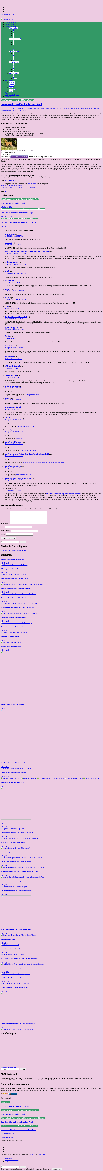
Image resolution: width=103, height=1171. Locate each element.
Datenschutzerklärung (12, 1160)
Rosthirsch (95, 108)
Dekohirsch (12, 108)
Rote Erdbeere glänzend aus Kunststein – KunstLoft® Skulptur (18, 852)
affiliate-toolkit (32, 184)
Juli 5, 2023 (4, 836)
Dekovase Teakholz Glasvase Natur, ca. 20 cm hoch (18, 222)
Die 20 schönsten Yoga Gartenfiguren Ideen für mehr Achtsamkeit (19, 958)
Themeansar (41, 1154)
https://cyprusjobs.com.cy (13, 442)
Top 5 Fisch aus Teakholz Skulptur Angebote (13, 772)
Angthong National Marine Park (16, 317)
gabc (5, 191)
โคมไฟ (7, 336)
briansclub (8, 243)
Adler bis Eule (13, 28)
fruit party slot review (12, 327)
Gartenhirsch (21, 108)
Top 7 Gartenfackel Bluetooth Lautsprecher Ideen (15, 977)
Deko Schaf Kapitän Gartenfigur (10, 636)
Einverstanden (57, 1169)
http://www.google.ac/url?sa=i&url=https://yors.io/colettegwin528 (27, 454)
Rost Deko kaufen (61, 108)
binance (7, 289)
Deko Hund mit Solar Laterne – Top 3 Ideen (13, 968)
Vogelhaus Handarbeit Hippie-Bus (10, 823)
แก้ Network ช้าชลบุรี (12, 366)
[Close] (1, 1165)
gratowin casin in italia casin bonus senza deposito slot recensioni (27, 251)
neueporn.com (10, 234)
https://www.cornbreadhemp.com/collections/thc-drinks (63, 494)
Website (3, 534)
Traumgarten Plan (10, 22)
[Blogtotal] (5, 1093)
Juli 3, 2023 (4, 875)
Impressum (8, 1158)
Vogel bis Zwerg (14, 73)
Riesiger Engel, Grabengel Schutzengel (12, 626)
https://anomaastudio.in (13, 466)
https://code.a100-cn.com (13, 418)
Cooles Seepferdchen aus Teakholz (10, 948)
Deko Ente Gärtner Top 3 (8, 939)
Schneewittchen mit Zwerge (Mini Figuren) (13, 842)
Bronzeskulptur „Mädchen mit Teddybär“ (13, 704)
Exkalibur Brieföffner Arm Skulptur (11, 646)
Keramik (11, 86)
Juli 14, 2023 (5, 621)
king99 (7, 398)
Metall (11, 87)
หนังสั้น (7, 271)
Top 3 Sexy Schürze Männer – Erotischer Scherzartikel (16, 890)
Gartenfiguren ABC (7, 1137)
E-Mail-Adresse (6, 530)
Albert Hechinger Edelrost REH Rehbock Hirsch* (17, 151)
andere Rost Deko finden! (13, 180)
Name (3, 527)
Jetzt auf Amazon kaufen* (19, 157)
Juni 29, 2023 (5, 962)
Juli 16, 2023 (8, 216)
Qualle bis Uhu (14, 62)
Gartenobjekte (9, 96)
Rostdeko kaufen (73, 108)
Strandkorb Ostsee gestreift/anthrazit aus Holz (14, 763)
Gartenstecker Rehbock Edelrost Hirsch (21, 104)
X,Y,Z (15, 78)
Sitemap (7, 1161)
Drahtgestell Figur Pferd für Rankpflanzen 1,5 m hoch (18, 187)
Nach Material (9, 80)
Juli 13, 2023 (5, 767)
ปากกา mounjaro (11, 375)
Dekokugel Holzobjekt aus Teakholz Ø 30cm (13, 782)
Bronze (11, 91)
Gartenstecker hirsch (32, 108)
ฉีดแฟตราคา (9, 357)
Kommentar (5, 523)
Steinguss (12, 82)
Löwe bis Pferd (14, 51)
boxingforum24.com (12, 386)
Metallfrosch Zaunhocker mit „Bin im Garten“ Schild (16, 929)
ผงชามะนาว (9, 345)
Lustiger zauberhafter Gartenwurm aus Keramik (15, 987)
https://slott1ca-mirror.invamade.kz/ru (18, 478)
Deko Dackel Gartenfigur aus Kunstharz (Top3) (17, 213)
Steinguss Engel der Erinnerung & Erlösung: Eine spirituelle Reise (19, 871)
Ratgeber (8, 93)
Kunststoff (12, 84)
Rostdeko (31, 100)
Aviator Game (9, 280)
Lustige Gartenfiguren (12, 95)
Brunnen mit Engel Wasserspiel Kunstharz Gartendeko (16, 597)
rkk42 (7, 306)
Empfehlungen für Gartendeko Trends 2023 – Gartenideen (17, 607)
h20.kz (7, 298)
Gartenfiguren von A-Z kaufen (11, 100)
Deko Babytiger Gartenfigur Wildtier (13, 203)
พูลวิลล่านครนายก (11, 262)
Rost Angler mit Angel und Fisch (11, 185)
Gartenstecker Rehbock (47, 108)
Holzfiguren (12, 89)
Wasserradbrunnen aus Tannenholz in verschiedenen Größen (18, 1023)
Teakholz (33, 218)
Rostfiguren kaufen (85, 108)
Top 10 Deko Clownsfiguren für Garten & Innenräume (16, 861)
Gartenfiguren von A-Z (12, 26)
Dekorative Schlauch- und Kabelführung (12, 559)
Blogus (32, 1154)
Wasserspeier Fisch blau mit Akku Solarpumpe (14, 617)
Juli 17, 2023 (8, 207)
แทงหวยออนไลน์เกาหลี (13, 407)
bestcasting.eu (9, 430)
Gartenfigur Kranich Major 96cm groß (12, 881)
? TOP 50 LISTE (10, 24)
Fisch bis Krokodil (15, 39)
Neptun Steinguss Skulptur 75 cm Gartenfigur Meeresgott (17, 832)
